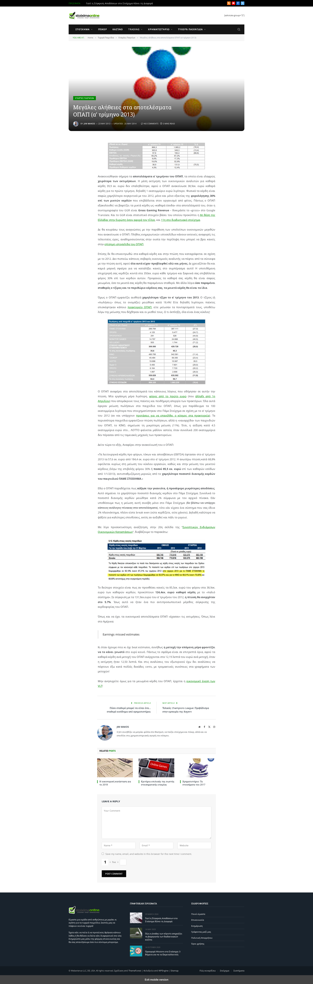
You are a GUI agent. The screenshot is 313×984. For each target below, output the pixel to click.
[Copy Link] (71, 149)
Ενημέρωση (197, 925)
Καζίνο (117, 29)
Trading (134, 29)
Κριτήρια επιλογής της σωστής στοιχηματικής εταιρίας (157, 783)
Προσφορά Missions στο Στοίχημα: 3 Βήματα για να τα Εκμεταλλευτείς (162, 953)
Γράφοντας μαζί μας (201, 931)
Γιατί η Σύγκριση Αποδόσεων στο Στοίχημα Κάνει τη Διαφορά (119, 3)
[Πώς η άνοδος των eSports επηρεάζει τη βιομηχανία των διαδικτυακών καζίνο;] (136, 933)
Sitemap (175, 970)
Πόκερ (102, 29)
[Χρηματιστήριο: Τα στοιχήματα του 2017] (198, 767)
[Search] (238, 29)
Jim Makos (89, 123)
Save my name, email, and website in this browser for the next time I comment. (148, 853)
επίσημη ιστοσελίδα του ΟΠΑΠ (123, 244)
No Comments (151, 123)
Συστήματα (238, 970)
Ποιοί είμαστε (198, 914)
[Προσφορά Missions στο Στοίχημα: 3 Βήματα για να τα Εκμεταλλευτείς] (136, 951)
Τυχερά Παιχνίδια (190, 29)
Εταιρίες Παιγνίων (84, 98)
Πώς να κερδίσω (208, 970)
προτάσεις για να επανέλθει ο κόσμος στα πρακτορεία (172, 415)
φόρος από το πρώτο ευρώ (167, 396)
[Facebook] (71, 157)
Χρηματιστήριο (159, 29)
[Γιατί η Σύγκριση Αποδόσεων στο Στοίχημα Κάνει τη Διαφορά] (136, 918)
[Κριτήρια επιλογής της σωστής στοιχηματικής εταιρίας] (156, 767)
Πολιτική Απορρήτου (201, 937)
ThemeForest (134, 970)
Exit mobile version (156, 979)
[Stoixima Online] (84, 15)
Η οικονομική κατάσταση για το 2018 (115, 783)
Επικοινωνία (197, 919)
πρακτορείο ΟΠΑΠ (140, 307)
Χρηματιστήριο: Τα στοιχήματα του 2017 (193, 783)
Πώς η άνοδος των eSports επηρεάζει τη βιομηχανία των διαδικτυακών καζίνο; (163, 936)
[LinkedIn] (71, 165)
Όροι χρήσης (197, 943)
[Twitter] (71, 173)
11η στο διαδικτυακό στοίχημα (180, 220)
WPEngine (163, 970)
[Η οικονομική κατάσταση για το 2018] (115, 767)
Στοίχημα (82, 29)
